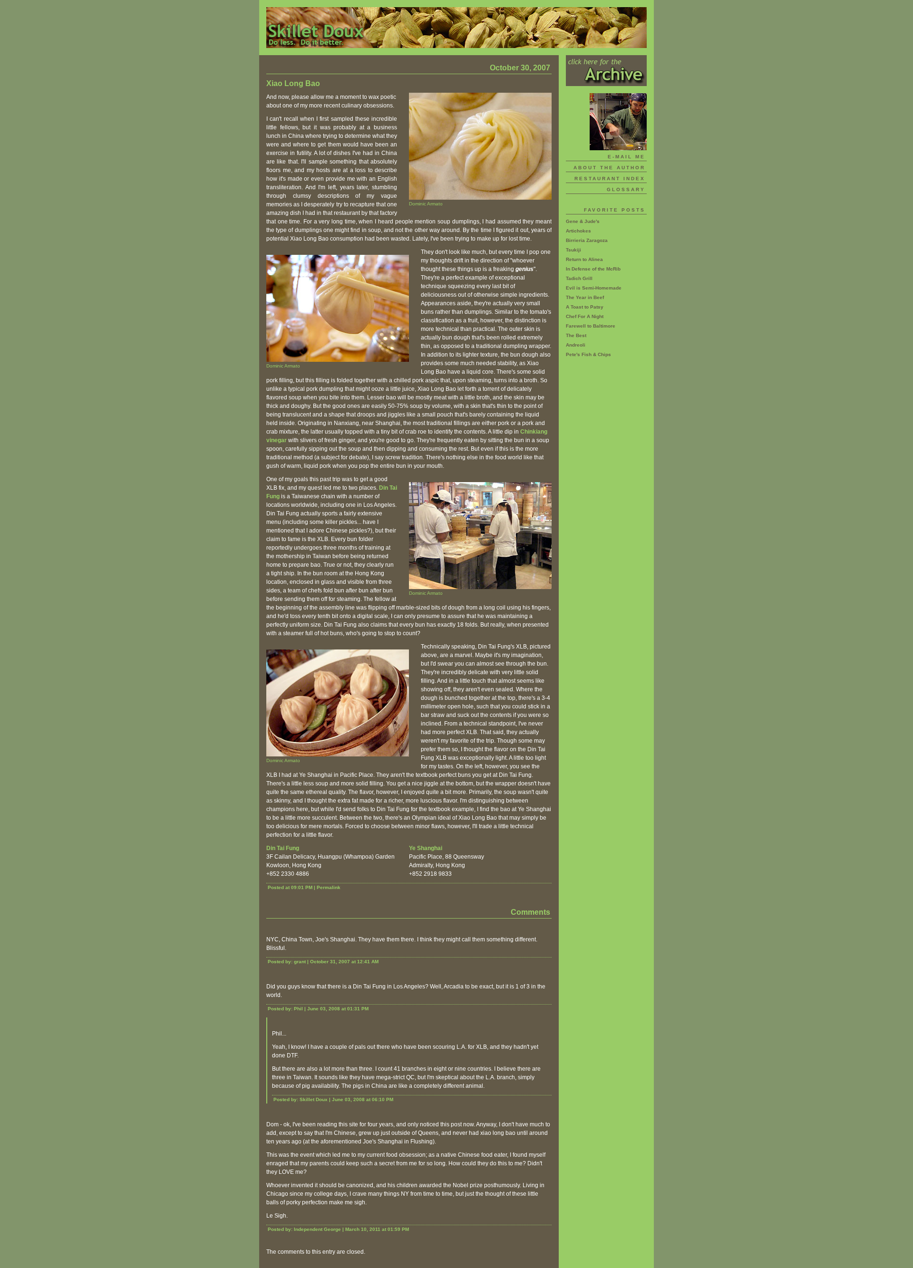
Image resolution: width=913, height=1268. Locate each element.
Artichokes (578, 230)
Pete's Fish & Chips (588, 354)
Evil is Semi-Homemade (594, 287)
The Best (576, 335)
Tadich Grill (579, 278)
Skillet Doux (456, 27)
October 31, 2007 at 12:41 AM (344, 961)
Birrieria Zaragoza (587, 240)
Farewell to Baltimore (590, 326)
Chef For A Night (584, 316)
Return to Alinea (584, 259)
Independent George (317, 1229)
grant (300, 961)
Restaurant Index (609, 178)
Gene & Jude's (583, 221)
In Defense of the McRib (593, 268)
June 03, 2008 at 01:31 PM (338, 1008)
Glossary (626, 189)
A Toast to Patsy (584, 307)
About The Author (609, 167)
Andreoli (575, 345)
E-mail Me (626, 156)
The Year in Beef (585, 297)
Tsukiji (573, 249)
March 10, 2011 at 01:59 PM (377, 1229)
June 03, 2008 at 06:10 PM (362, 1099)
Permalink (328, 887)
